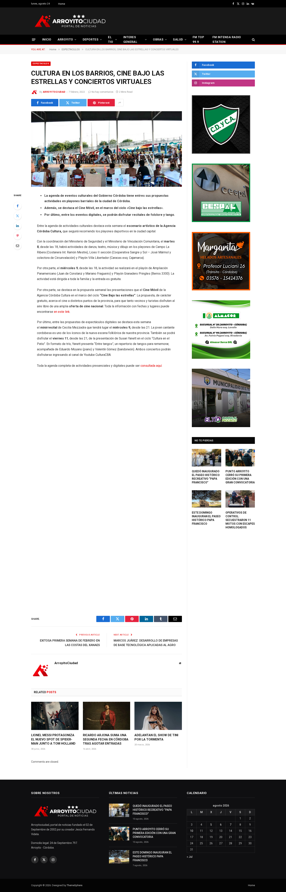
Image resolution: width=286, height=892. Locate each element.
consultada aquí (151, 366)
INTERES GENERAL (130, 39)
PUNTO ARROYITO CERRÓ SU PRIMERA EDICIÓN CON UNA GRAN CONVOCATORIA (240, 477)
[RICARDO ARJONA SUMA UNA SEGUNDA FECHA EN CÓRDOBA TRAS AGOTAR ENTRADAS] (106, 716)
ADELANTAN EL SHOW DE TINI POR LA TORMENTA (156, 737)
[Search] (253, 39)
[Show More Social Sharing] (120, 102)
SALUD (178, 39)
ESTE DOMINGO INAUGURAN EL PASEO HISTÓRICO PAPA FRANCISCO (206, 518)
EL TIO (110, 39)
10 (191, 830)
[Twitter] (17, 216)
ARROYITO (65, 39)
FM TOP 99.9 (198, 39)
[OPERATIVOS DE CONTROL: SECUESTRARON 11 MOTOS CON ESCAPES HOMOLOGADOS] (240, 499)
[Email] (17, 245)
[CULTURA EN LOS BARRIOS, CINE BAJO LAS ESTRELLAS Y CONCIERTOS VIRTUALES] (106, 149)
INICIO (46, 39)
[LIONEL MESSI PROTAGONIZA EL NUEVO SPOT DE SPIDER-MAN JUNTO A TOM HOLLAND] (55, 716)
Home (61, 3)
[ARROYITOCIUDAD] (70, 21)
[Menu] (33, 39)
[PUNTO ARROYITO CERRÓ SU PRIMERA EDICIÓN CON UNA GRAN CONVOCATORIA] (240, 457)
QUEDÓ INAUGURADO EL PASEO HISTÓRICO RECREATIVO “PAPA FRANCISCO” (206, 477)
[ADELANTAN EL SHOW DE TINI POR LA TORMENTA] (158, 716)
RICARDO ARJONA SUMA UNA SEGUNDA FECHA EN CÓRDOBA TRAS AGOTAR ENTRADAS (105, 739)
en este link (62, 312)
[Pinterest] (17, 236)
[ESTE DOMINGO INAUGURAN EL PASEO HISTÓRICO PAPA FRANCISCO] (206, 499)
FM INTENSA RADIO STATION (226, 39)
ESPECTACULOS (41, 64)
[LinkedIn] (17, 226)
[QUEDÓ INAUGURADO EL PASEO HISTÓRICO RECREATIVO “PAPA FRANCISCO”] (206, 457)
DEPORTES (90, 39)
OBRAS (158, 39)
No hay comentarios (102, 92)
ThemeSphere (74, 885)
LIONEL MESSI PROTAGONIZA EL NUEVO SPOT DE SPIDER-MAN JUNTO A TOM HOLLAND (53, 739)
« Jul (189, 856)
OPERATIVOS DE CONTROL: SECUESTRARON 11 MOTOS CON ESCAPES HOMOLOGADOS (240, 520)
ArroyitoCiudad (54, 92)
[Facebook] (17, 206)
